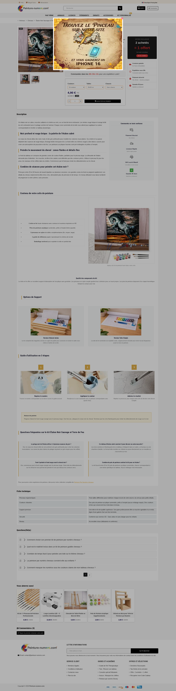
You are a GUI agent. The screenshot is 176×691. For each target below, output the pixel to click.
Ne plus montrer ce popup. (69, 67)
